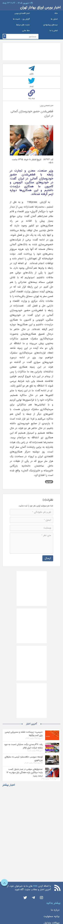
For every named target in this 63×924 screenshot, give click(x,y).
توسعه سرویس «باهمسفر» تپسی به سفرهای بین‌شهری (24, 758)
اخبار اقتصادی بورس (22, 13)
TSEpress (32, 202)
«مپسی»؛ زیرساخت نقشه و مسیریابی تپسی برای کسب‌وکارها (24, 733)
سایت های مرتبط (23, 24)
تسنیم (50, 206)
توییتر (31, 86)
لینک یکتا (31, 98)
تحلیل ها (54, 19)
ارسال (48, 558)
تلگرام (31, 74)
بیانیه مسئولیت (51, 916)
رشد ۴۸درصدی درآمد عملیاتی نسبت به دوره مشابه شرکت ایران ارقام (23, 746)
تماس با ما (54, 30)
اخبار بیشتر (9, 785)
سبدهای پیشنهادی (50, 24)
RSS (35, 886)
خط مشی (26, 30)
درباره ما (55, 910)
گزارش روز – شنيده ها (21, 19)
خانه (56, 13)
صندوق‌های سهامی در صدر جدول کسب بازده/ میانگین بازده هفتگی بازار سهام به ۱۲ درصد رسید (24, 772)
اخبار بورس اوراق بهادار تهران (40, 7)
